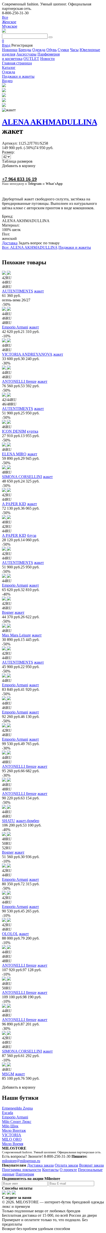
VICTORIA (11, 1135)
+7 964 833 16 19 (19, 179)
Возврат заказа (91, 1165)
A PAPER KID (14, 504)
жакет (39, 291)
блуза (31, 535)
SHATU (8, 821)
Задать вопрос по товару (39, 243)
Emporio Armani (15, 327)
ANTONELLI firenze (19, 381)
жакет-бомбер (27, 821)
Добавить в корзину (18, 166)
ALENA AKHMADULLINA (49, 121)
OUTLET (31, 59)
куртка (32, 431)
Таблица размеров (17, 161)
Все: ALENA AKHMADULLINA (29, 247)
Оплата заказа (66, 1165)
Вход (6, 45)
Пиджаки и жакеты (74, 247)
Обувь (51, 50)
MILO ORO (12, 1139)
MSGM (8, 1074)
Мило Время (12, 1144)
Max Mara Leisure (16, 635)
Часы (74, 50)
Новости (47, 59)
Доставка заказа (40, 1165)
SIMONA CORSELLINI (22, 477)
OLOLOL (10, 934)
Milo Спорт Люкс (16, 1121)
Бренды (24, 50)
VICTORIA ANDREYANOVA (27, 354)
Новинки (10, 50)
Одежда (38, 50)
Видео (7, 81)
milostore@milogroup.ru (21, 1161)
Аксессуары (26, 54)
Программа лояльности (21, 1170)
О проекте (68, 1170)
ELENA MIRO (14, 454)
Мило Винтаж (14, 1130)
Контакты (50, 1170)
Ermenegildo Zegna (17, 1108)
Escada (7, 1113)
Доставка (10, 243)
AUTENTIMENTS (17, 291)
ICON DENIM (14, 431)
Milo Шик (10, 1126)
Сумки (63, 50)
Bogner (8, 612)
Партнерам (25, 1174)
